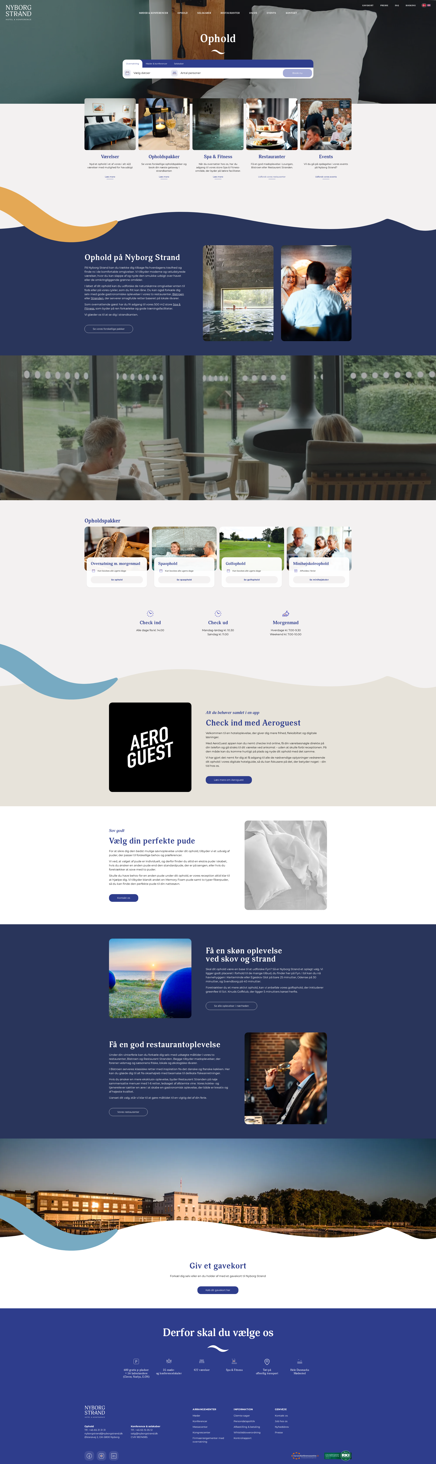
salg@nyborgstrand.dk (144, 1433)
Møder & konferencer (153, 13)
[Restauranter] (272, 124)
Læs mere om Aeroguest (229, 779)
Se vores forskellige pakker (109, 328)
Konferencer (200, 1421)
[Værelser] (110, 124)
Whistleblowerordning (247, 1432)
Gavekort (367, 5)
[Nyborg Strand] (40, 12)
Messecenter (200, 1426)
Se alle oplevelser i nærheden (231, 1005)
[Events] (326, 124)
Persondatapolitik (244, 1421)
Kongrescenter (201, 1432)
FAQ (397, 5)
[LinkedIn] (114, 1456)
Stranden (97, 298)
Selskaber (204, 13)
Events (271, 13)
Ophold (182, 13)
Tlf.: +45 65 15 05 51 (142, 1429)
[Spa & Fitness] (218, 124)
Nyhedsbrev (282, 1426)
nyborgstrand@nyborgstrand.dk (103, 1433)
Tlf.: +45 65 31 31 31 (95, 1429)
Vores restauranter (128, 1111)
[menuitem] (424, 5)
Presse (384, 5)
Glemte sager (242, 1415)
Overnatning (132, 63)
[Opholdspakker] (164, 124)
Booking (411, 5)
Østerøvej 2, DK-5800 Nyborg (102, 1437)
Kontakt (291, 13)
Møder (196, 1415)
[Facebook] (89, 1456)
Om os (253, 13)
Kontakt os (123, 897)
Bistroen (178, 294)
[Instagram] (101, 1456)
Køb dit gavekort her (218, 1290)
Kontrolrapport (243, 1438)
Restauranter (230, 13)
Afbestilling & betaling (247, 1426)
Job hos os (281, 1421)
